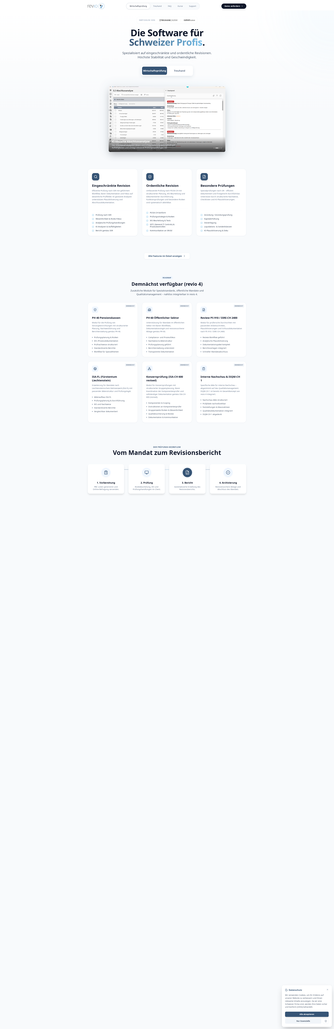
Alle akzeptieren (307, 1014)
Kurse (180, 6)
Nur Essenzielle (303, 1021)
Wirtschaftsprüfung (138, 6)
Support (192, 6)
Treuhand (157, 6)
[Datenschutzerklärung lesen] (326, 1021)
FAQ (169, 6)
